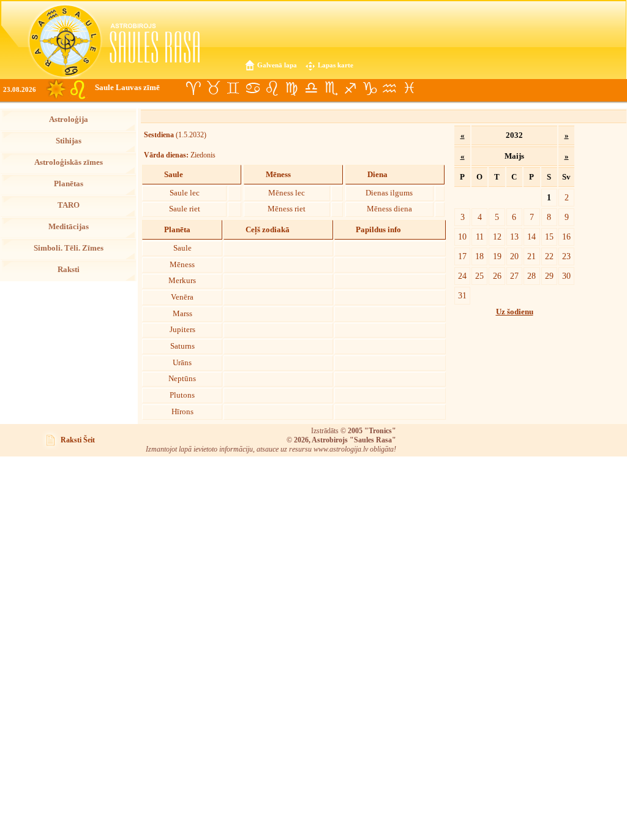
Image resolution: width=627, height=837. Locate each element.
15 (549, 236)
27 (514, 276)
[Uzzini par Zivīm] (409, 88)
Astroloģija (68, 119)
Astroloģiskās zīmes (68, 162)
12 (497, 236)
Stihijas (68, 141)
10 (462, 236)
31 (462, 295)
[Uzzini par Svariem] (311, 88)
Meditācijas (68, 226)
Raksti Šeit (78, 440)
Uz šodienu (514, 312)
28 (531, 276)
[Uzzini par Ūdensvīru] (389, 88)
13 (514, 236)
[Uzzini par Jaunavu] (291, 88)
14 (531, 236)
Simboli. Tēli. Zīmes (68, 248)
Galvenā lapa (277, 65)
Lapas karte (335, 65)
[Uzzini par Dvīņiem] (232, 88)
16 (566, 236)
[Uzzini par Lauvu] (272, 88)
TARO (69, 205)
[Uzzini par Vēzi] (252, 88)
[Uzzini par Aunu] (193, 88)
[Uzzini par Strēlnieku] (350, 88)
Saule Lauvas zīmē (127, 87)
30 (566, 276)
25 (479, 276)
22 (549, 256)
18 (479, 256)
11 (480, 236)
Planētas (68, 184)
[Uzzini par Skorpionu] (330, 88)
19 (497, 256)
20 (514, 256)
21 (531, 256)
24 (462, 276)
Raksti (69, 269)
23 (566, 256)
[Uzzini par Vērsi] (213, 88)
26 (497, 276)
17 (462, 256)
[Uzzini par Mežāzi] (370, 88)
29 (549, 276)
